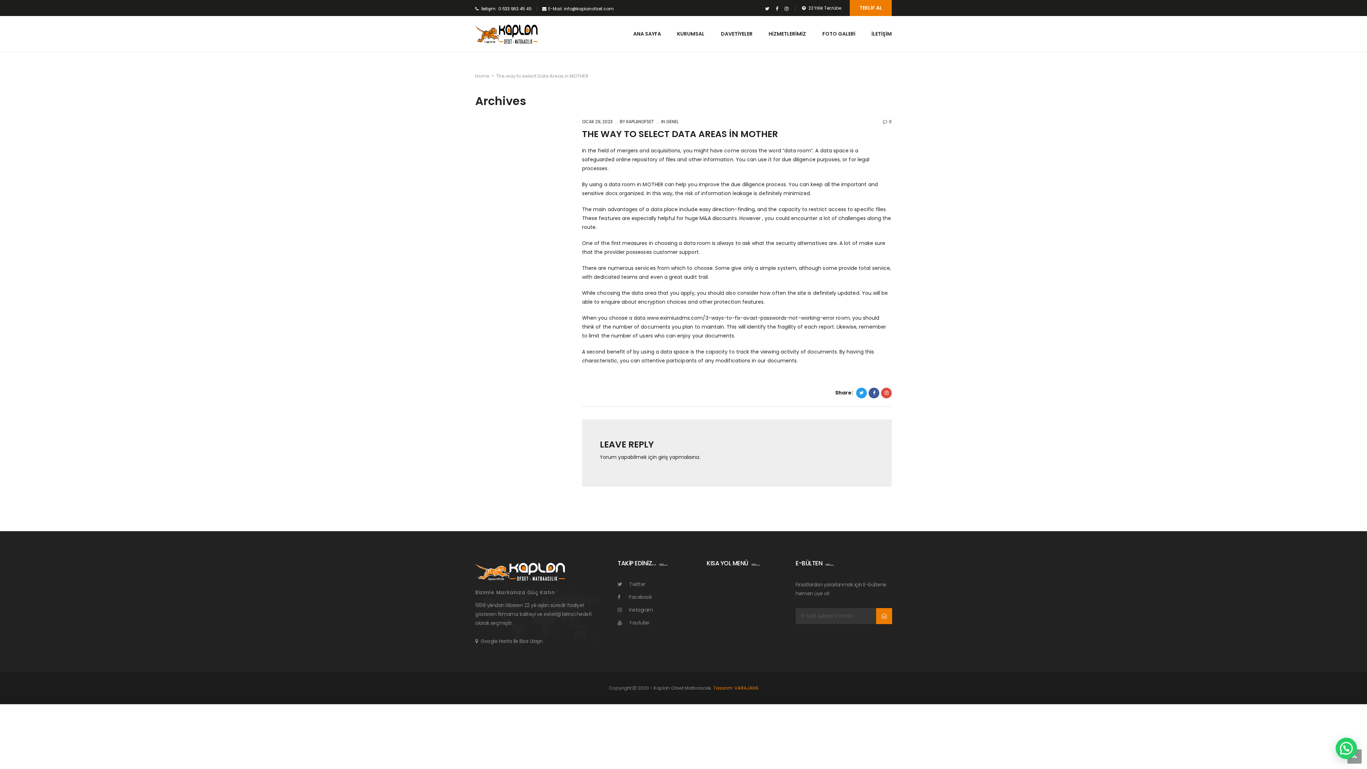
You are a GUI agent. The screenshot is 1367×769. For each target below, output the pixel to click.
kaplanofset (639, 122)
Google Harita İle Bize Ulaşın (512, 641)
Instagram (641, 609)
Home (482, 76)
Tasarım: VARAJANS (736, 688)
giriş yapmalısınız (679, 457)
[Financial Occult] (520, 571)
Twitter (637, 584)
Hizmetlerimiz (787, 33)
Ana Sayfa (647, 33)
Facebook (640, 597)
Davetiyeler (737, 33)
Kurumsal (691, 33)
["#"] (767, 9)
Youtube (639, 622)
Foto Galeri (838, 33)
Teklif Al (870, 7)
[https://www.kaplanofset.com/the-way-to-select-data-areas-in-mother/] (886, 393)
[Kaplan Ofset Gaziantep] (506, 34)
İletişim (881, 33)
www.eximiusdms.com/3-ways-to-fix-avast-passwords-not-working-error (740, 317)
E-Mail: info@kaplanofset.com (581, 9)
